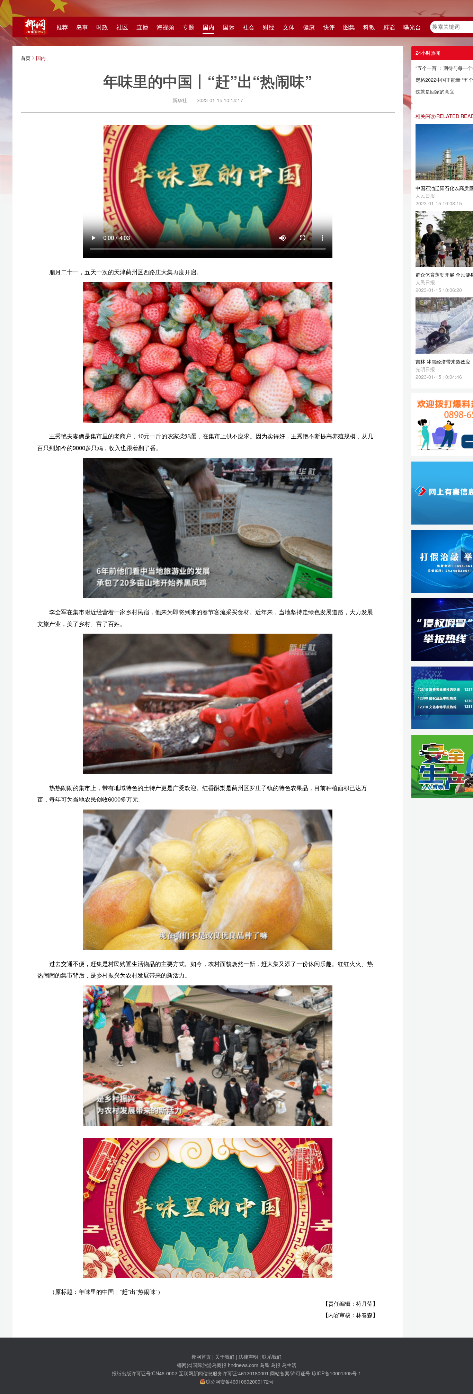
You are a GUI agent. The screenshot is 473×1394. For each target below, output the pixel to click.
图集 (349, 27)
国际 (228, 27)
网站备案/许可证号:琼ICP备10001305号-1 (315, 1373)
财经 (269, 27)
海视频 (165, 27)
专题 (188, 27)
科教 (369, 27)
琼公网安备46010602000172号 (240, 1381)
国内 (208, 27)
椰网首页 (201, 1356)
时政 (102, 27)
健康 (309, 27)
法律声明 (248, 1356)
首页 (25, 57)
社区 (122, 27)
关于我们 (224, 1356)
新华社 (179, 100)
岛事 (82, 27)
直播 (142, 27)
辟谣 (389, 27)
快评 (329, 27)
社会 (249, 27)
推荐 (62, 27)
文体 (289, 27)
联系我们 (272, 1356)
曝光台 (412, 27)
